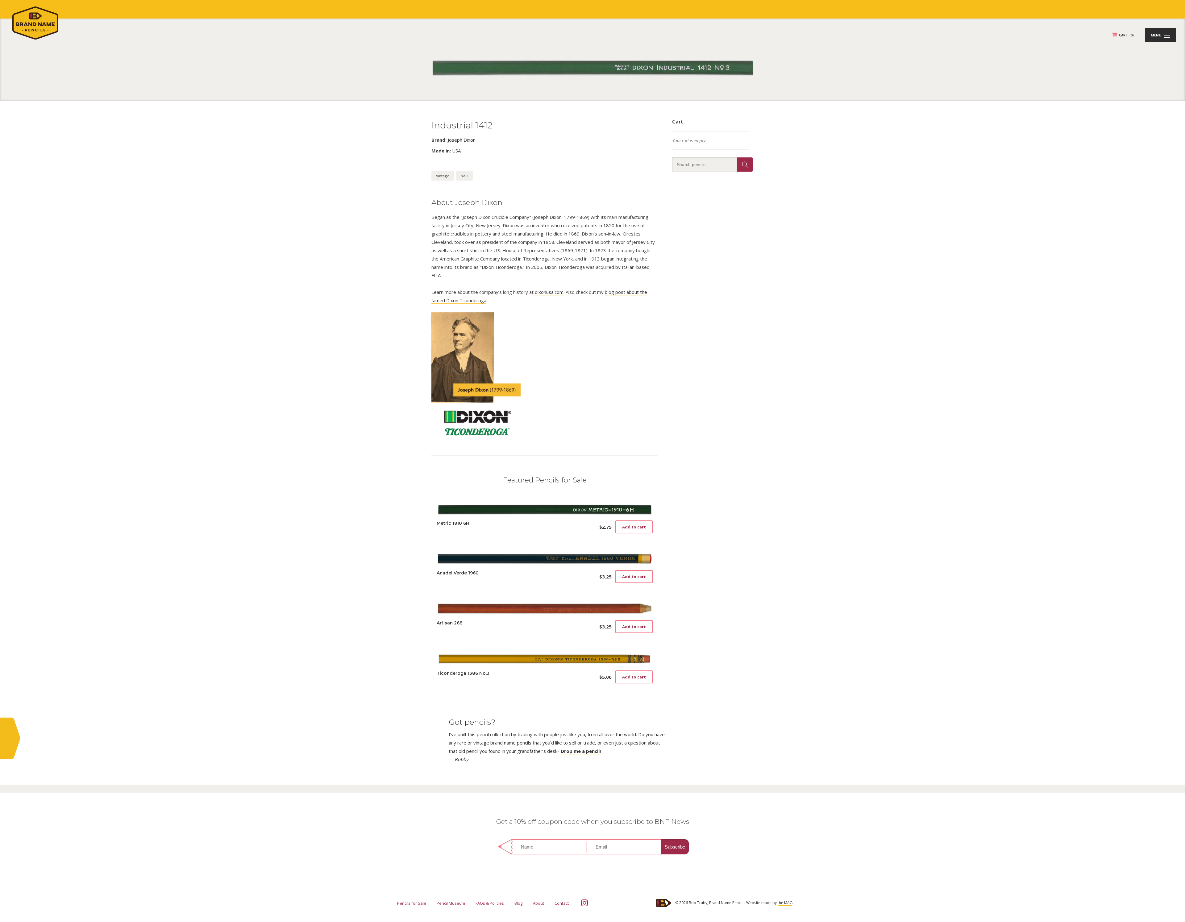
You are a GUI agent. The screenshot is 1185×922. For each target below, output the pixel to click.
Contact (562, 903)
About (538, 903)
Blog (518, 903)
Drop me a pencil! (581, 751)
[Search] (745, 164)
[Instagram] (584, 903)
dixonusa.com (549, 292)
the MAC (785, 902)
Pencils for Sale (411, 903)
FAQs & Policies (490, 903)
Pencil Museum (451, 903)
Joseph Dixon (462, 140)
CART (1126, 35)
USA (456, 151)
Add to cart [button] (634, 527)
